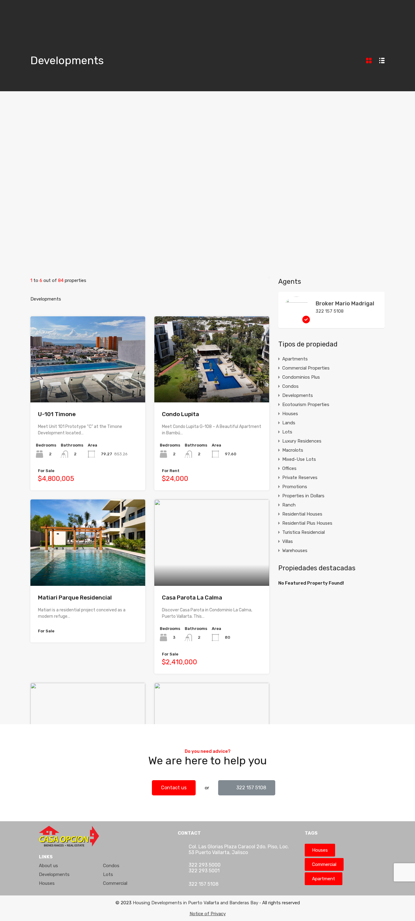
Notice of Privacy (208, 913)
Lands (288, 423)
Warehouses (294, 550)
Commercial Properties (306, 368)
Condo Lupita (180, 414)
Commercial (115, 883)
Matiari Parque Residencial (75, 597)
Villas (287, 541)
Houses (290, 413)
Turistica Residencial (303, 532)
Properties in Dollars (303, 496)
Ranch (289, 505)
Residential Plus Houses (307, 523)
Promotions (294, 486)
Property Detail (88, 385)
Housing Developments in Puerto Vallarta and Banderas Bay (195, 902)
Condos (290, 386)
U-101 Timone (57, 414)
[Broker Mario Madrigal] (296, 320)
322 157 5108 (330, 311)
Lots (287, 432)
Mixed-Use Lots (299, 459)
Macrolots (292, 450)
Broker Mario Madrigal (345, 303)
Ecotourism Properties (305, 404)
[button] (174, 787)
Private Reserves (299, 477)
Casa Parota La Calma (192, 597)
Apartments (295, 359)
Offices (289, 468)
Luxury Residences (301, 441)
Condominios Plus (301, 377)
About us (48, 865)
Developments (297, 395)
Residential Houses (302, 514)
